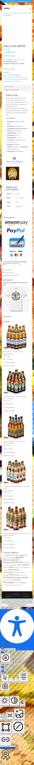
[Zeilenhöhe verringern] (2, 671)
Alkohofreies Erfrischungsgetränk (16, 555)
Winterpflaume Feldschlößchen (10, 585)
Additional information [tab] (11, 90)
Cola (4, 565)
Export (19, 565)
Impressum (25, 596)
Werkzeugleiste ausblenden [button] (8, 649)
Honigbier (16, 567)
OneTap (11, 647)
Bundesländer (14, 13)
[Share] (4, 762)
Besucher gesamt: (8, 275)
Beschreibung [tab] (9, 86)
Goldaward (5, 567)
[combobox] (17, 603)
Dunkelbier (13, 565)
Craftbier (8, 565)
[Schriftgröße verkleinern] (2, 652)
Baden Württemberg (9, 558)
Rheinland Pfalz (23, 575)
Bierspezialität (9, 562)
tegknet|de (8, 596)
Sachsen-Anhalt (20, 577)
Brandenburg (23, 13)
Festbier (25, 565)
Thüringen (9, 582)
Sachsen (8, 577)
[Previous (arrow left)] (0, 764)
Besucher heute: (8, 273)
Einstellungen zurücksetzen (8, 748)
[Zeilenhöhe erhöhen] (2, 667)
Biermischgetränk (8, 77)
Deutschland (17, 79)
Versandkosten (20, 59)
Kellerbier (21, 567)
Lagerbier (26, 567)
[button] (0, 608)
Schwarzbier (16, 580)
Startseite (6, 13)
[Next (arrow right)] (2, 764)
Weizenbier (17, 582)
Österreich (20, 585)
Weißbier (23, 583)
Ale (4, 555)
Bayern (20, 557)
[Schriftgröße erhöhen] (2, 648)
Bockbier (20, 562)
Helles (11, 567)
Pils (11, 574)
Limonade (5, 570)
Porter (16, 575)
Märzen (17, 572)
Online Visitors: (7, 270)
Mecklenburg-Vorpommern (11, 570)
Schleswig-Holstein (7, 580)
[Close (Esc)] (6, 762)
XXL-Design (16, 594)
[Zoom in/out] (0, 762)
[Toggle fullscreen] (2, 762)
